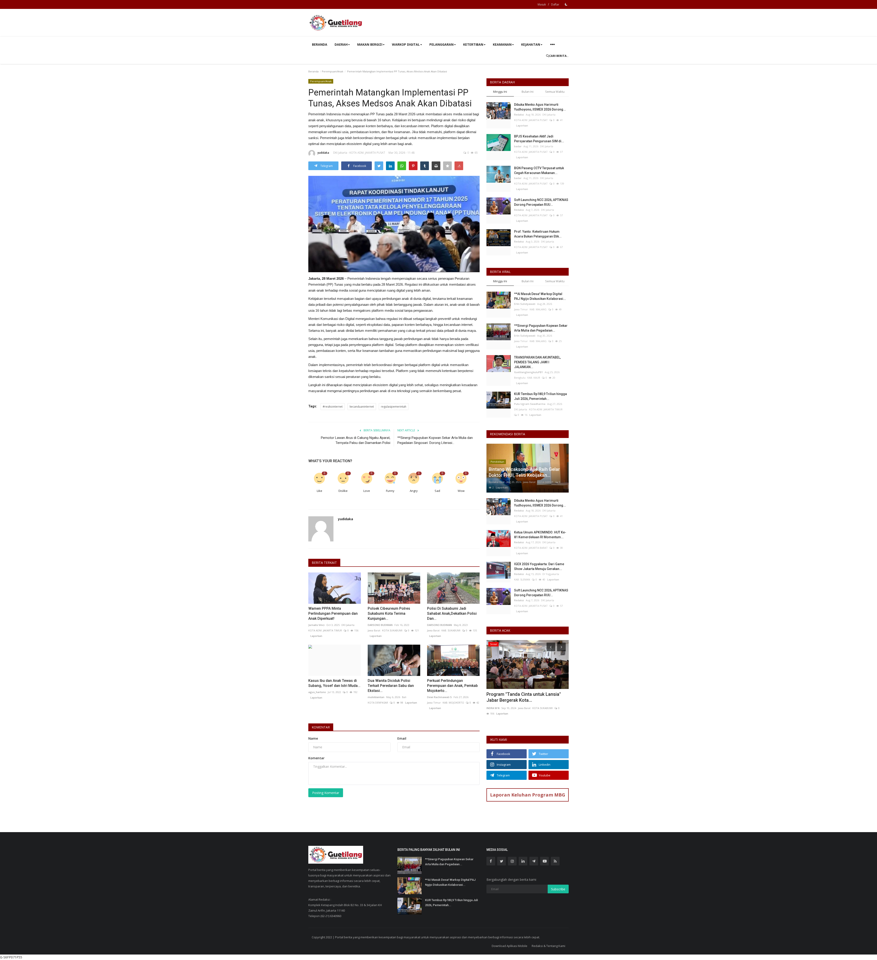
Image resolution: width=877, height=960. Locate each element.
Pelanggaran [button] (441, 44)
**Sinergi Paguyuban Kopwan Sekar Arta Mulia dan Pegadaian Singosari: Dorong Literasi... (435, 440)
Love (366, 491)
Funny (390, 491)
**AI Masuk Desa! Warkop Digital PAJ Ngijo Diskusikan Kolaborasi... (540, 296)
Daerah (341, 44)
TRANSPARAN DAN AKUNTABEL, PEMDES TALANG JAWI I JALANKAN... (537, 362)
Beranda (319, 44)
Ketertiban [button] (473, 44)
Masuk (542, 4)
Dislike (343, 491)
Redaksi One (497, 482)
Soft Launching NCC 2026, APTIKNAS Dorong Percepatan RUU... (541, 202)
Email (401, 738)
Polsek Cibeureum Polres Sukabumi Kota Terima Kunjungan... (389, 613)
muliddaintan (376, 697)
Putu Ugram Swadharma (529, 404)
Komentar (321, 727)
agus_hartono (317, 692)
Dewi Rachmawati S (439, 697)
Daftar (555, 4)
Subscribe (558, 889)
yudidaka (323, 153)
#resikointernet (333, 407)
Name (313, 738)
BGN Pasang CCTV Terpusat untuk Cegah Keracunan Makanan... (539, 170)
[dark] (566, 4)
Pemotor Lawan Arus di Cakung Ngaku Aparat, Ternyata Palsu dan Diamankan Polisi (355, 440)
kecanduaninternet (362, 407)
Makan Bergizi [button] (369, 44)
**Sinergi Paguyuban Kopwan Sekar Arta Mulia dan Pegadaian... (541, 328)
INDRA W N (492, 708)
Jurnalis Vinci (316, 625)
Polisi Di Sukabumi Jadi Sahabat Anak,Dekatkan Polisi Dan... (452, 613)
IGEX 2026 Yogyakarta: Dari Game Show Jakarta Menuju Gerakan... (539, 566)
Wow (461, 491)
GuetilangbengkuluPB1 (528, 372)
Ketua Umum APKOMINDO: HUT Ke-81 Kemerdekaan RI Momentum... (540, 534)
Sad (437, 491)
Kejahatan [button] (530, 44)
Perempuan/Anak (332, 71)
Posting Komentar (325, 793)
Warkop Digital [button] (406, 44)
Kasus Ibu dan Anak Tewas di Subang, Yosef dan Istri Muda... (334, 683)
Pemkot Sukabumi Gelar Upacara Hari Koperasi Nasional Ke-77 (524, 697)
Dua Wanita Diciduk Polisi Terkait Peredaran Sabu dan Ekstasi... (391, 685)
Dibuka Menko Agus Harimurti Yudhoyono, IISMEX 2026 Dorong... (540, 107)
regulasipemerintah (393, 407)
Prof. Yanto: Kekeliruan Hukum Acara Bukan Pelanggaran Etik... (538, 234)
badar (518, 146)
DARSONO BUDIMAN (380, 625)
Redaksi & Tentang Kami (548, 946)
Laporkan (315, 636)
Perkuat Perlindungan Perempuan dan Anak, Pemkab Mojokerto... (452, 685)
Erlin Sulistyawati (524, 304)
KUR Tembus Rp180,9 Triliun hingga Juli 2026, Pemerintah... (540, 396)
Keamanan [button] (502, 44)
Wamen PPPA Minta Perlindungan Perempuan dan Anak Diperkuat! (333, 613)
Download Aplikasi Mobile (509, 946)
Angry (414, 491)
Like (319, 491)
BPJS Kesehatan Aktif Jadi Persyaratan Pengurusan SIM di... (539, 139)
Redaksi (519, 114)
